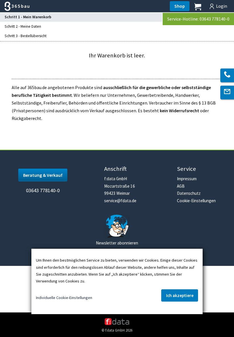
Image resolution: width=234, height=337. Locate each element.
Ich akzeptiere (179, 295)
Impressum (187, 178)
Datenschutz (189, 193)
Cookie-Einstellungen (196, 200)
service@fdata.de (120, 200)
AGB (181, 186)
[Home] (14, 6)
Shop (179, 6)
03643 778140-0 (43, 190)
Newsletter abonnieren (117, 243)
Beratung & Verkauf (42, 175)
